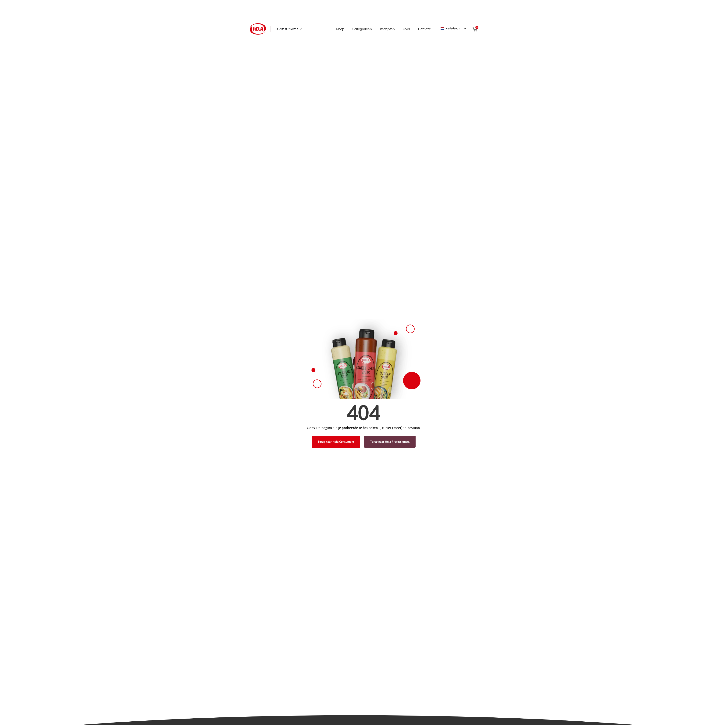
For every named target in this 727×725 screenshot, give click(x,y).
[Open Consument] (301, 29)
